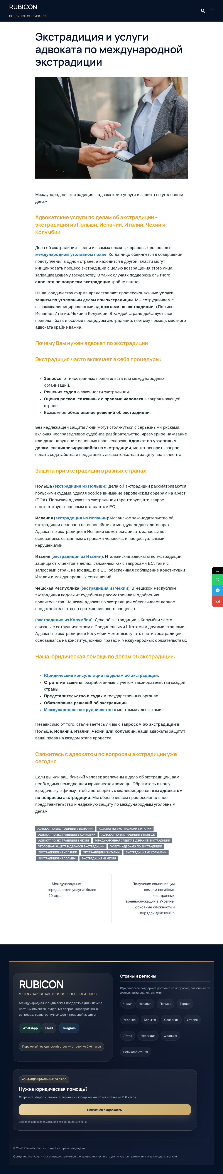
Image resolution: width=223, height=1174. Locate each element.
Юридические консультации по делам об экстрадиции (101, 675)
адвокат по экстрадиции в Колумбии (66, 834)
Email (49, 1028)
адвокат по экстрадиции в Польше (128, 834)
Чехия (127, 1003)
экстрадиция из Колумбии (64, 620)
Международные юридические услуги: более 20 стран (72, 890)
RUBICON (23, 6)
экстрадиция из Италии (77, 556)
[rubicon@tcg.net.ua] (217, 601)
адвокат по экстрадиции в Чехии (63, 840)
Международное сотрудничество (78, 709)
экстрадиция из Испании (81, 518)
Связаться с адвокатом (105, 1110)
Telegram (69, 1028)
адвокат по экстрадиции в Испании (65, 828)
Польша (165, 1003)
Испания (145, 1003)
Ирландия (147, 1035)
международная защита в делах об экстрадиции (132, 840)
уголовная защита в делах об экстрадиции (71, 846)
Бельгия (150, 1020)
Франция (170, 1035)
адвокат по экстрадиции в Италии (125, 828)
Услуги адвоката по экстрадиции (136, 846)
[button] (203, 11)
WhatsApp (30, 1028)
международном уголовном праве (70, 254)
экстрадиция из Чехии (105, 588)
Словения (171, 1020)
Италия (192, 1020)
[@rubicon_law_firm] (217, 590)
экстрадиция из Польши (79, 486)
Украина (129, 1020)
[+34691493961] (217, 579)
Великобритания (135, 1052)
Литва (127, 1035)
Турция (185, 1003)
